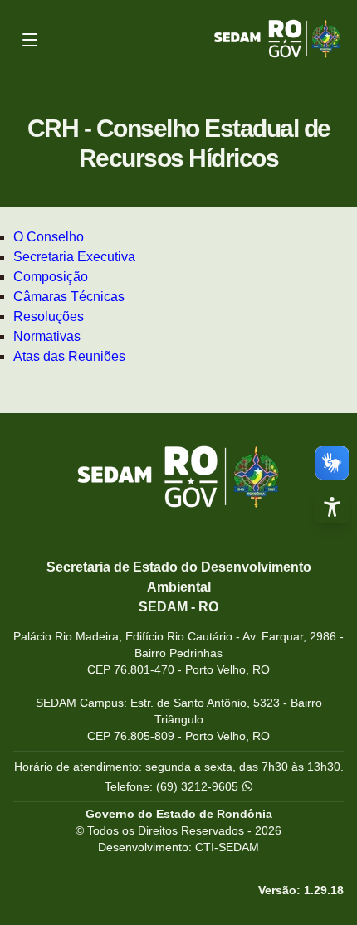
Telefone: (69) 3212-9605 (173, 786)
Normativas (47, 336)
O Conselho (48, 237)
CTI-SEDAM (227, 847)
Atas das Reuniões (69, 356)
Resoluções (48, 316)
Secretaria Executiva (74, 257)
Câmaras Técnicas (69, 297)
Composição (50, 277)
